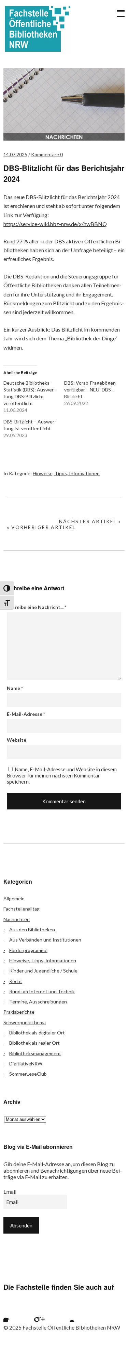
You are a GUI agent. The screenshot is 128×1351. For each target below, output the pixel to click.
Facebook (11, 1313)
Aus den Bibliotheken (32, 929)
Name (15, 688)
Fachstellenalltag (21, 909)
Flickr (30, 1313)
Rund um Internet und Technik (42, 991)
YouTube (66, 1313)
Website (16, 740)
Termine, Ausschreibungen (38, 1001)
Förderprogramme (28, 950)
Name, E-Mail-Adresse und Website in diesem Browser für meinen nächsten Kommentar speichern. (62, 775)
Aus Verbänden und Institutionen (45, 940)
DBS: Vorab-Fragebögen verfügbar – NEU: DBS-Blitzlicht (90, 389)
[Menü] (118, 10)
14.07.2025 (15, 154)
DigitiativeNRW (25, 1063)
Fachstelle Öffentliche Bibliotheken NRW (37, 28)
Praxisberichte (18, 1012)
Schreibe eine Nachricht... (36, 607)
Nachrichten (16, 919)
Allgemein (14, 898)
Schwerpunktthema (24, 1022)
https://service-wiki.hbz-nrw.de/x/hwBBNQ (55, 224)
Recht (15, 981)
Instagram (48, 1313)
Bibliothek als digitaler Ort (37, 1032)
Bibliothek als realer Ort (34, 1043)
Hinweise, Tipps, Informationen (66, 473)
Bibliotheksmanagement (35, 1053)
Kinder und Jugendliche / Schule (43, 971)
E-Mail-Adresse (26, 714)
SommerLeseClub (28, 1074)
